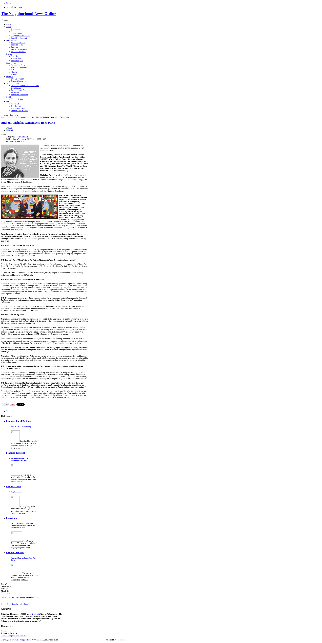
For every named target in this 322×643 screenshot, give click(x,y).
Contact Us (10, 3)
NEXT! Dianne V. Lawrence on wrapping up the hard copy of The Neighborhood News (23, 525)
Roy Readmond (16, 492)
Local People (12, 117)
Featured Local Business (18, 421)
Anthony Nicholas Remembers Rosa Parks (28, 122)
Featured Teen (13, 486)
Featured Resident (15, 452)
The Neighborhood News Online (29, 640)
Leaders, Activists (21, 137)
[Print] (9, 128)
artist (37, 614)
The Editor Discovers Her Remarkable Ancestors (20, 459)
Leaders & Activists (26, 117)
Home (3, 117)
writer (31, 614)
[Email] (9, 130)
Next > (9, 411)
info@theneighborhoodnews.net (14, 635)
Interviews (11, 518)
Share (6, 404)
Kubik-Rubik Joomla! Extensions (14, 604)
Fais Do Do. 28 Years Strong (21, 427)
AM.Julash (121, 640)
